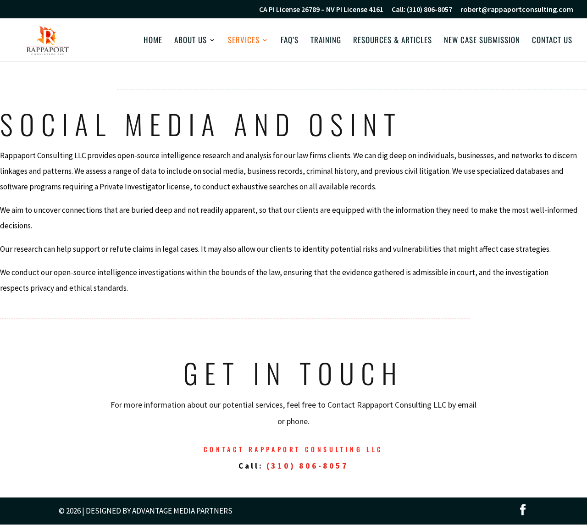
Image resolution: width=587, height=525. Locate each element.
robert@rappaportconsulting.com (516, 10)
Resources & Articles (392, 41)
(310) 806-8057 (307, 465)
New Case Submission (482, 41)
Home (153, 41)
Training (325, 41)
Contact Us (552, 41)
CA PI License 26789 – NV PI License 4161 (321, 10)
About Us (190, 41)
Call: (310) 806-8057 (422, 10)
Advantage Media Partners (182, 511)
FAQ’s (290, 41)
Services (244, 41)
